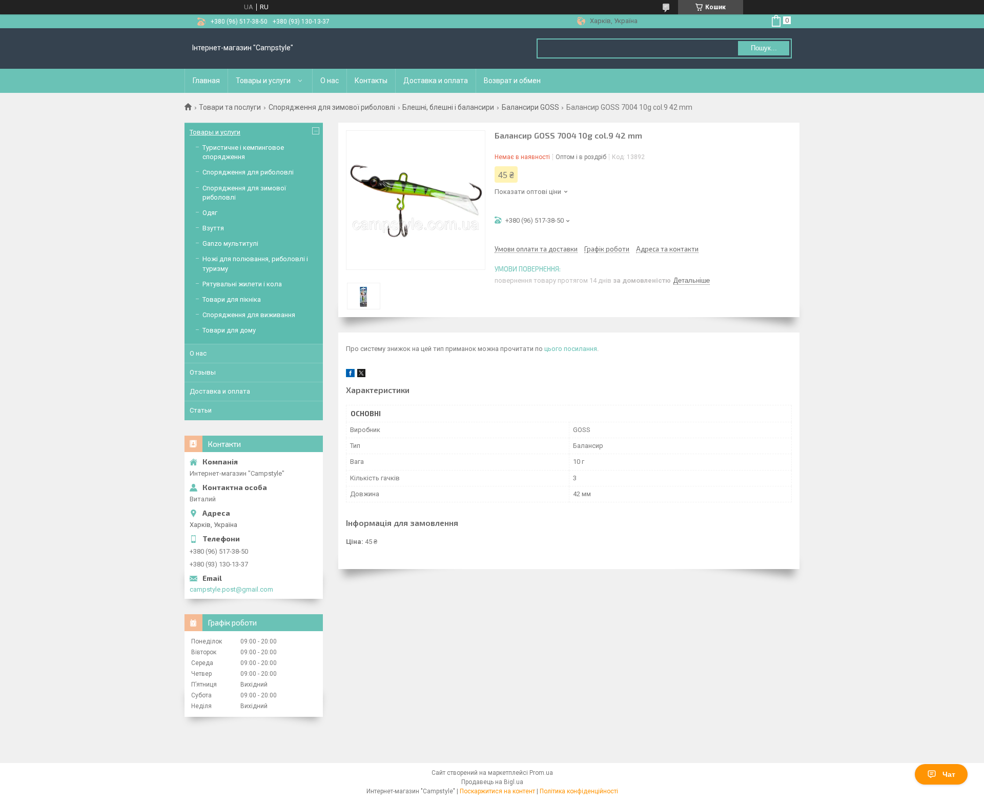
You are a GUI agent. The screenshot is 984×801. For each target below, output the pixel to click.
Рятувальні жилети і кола (242, 284)
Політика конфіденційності (579, 791)
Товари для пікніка (231, 299)
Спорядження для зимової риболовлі (332, 107)
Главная (206, 80)
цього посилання (570, 349)
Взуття (213, 228)
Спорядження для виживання (248, 315)
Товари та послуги (230, 107)
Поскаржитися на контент (497, 791)
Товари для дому (229, 330)
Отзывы (203, 372)
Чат (948, 774)
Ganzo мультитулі (230, 243)
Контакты (371, 80)
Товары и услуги (263, 80)
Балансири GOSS (530, 107)
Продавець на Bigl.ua (492, 782)
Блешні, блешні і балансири (448, 107)
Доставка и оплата (435, 80)
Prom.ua (541, 772)
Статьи (201, 410)
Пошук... (764, 48)
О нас (329, 80)
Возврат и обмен (512, 80)
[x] (361, 375)
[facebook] (350, 375)
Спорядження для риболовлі (248, 172)
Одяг (209, 213)
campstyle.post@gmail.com (231, 589)
